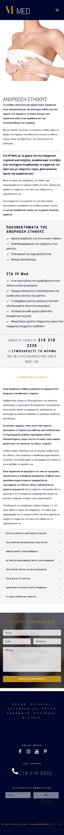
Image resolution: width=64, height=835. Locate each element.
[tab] (33, 533)
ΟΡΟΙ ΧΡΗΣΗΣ (46, 801)
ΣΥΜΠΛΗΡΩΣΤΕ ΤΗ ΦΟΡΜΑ (34, 351)
